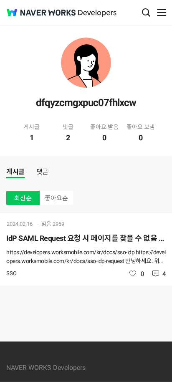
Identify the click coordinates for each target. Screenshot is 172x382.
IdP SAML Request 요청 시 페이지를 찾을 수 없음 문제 (86, 238)
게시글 (15, 172)
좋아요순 (56, 198)
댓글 (42, 172)
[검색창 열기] (146, 12)
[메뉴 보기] (161, 12)
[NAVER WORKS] (41, 13)
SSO (11, 273)
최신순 (23, 198)
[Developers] (97, 13)
